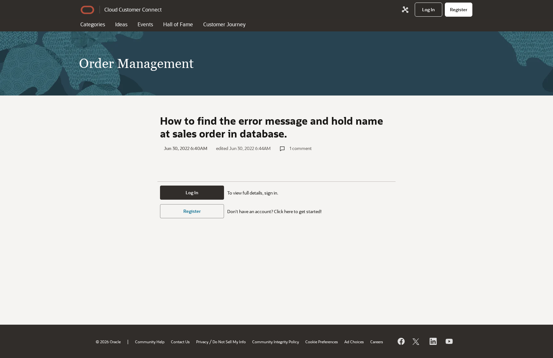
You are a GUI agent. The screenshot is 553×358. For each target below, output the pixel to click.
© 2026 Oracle (108, 341)
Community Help (149, 341)
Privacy (202, 341)
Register (192, 211)
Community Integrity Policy (275, 341)
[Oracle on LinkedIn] (433, 341)
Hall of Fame (178, 24)
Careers (376, 341)
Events (145, 24)
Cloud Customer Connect (133, 9)
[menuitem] (428, 10)
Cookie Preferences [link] (321, 341)
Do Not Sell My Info (229, 341)
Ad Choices (354, 341)
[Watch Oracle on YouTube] (449, 341)
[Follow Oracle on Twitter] (417, 341)
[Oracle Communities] (405, 9)
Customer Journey (224, 24)
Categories (92, 24)
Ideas (121, 24)
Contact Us (180, 341)
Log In (192, 192)
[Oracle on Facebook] (401, 341)
